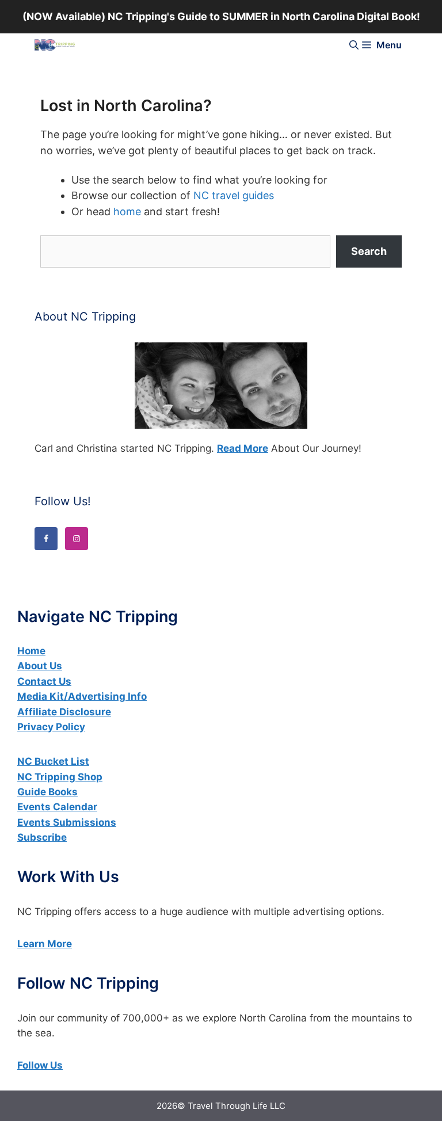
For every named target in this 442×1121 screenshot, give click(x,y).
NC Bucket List (53, 761)
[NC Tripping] (55, 44)
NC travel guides (233, 195)
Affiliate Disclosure (64, 712)
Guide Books (47, 792)
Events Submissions (66, 822)
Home (31, 651)
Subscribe (42, 837)
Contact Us (44, 681)
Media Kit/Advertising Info (82, 696)
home (127, 211)
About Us (39, 666)
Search (369, 251)
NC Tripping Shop (59, 777)
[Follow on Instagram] (76, 538)
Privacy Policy (51, 727)
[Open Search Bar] (354, 44)
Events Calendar (57, 807)
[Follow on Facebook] (46, 538)
